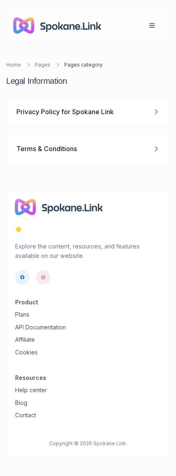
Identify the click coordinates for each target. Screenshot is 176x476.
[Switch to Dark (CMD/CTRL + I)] (18, 230)
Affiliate (25, 339)
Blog (21, 402)
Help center (31, 389)
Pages (42, 65)
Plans (22, 314)
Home (13, 65)
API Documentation (40, 327)
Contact (25, 415)
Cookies (26, 352)
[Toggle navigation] (152, 25)
